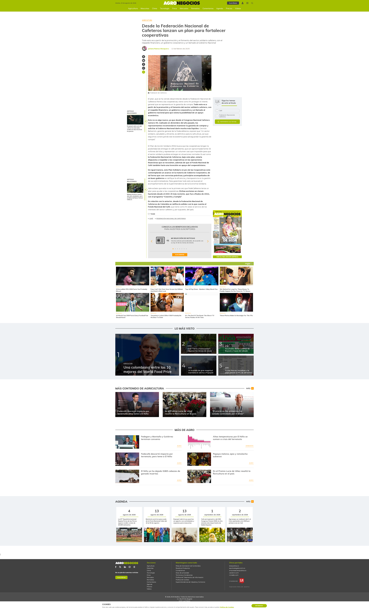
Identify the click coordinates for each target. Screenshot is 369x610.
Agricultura (133, 8)
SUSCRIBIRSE (179, 255)
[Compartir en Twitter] (143, 56)
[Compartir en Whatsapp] (143, 68)
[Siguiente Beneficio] (207, 241)
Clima (154, 8)
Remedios (195, 8)
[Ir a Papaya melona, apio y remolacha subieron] (199, 459)
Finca (174, 8)
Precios (229, 8)
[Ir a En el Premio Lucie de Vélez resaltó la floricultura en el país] (199, 476)
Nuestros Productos (183, 568)
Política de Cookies (182, 580)
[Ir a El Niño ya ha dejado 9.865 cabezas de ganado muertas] (127, 476)
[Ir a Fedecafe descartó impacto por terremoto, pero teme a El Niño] (127, 459)
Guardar (143, 72)
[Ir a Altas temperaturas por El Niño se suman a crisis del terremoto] (199, 442)
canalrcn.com (234, 573)
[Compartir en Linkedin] (143, 60)
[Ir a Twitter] (120, 567)
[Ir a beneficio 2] (175, 248)
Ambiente (249, 446)
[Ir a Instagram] (129, 567)
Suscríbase (233, 3)
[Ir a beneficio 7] (186, 248)
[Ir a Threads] (134, 567)
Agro (179, 446)
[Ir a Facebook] (115, 567)
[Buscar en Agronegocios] (252, 3)
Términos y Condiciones (184, 575)
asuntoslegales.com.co (237, 568)
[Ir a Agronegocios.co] (126, 563)
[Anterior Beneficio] (151, 241)
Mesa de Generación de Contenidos (188, 566)
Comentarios (208, 8)
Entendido (259, 605)
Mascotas (145, 8)
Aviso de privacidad (182, 573)
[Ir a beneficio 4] (179, 248)
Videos (238, 8)
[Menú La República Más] (247, 3)
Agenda (219, 8)
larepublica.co (234, 566)
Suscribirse (121, 577)
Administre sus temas (228, 122)
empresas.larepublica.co (237, 570)
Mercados (184, 8)
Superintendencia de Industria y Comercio (190, 582)
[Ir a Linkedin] (125, 567)
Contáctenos (180, 570)
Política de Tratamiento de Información (189, 577)
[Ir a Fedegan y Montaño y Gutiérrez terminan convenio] (127, 442)
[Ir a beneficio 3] (177, 248)
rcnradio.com (233, 575)
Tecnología (164, 8)
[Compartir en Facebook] (143, 64)
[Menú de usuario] (242, 3)
